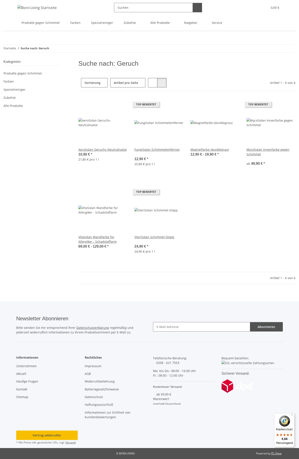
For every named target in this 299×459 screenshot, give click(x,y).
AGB (88, 374)
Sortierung (92, 83)
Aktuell (21, 374)
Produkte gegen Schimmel (23, 73)
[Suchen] (197, 7)
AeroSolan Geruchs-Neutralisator (102, 149)
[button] (255, 7)
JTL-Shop (276, 453)
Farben (9, 81)
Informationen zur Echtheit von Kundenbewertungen (107, 414)
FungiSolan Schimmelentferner (157, 149)
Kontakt (21, 389)
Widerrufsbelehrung (100, 381)
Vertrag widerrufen (47, 435)
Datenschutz (94, 397)
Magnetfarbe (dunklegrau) (209, 149)
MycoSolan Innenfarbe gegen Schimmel (267, 151)
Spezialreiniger (15, 89)
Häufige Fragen (27, 381)
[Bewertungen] (140, 154)
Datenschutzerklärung (92, 328)
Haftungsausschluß (99, 404)
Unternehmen (26, 366)
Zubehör (10, 98)
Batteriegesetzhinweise (102, 389)
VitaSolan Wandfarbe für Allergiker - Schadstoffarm (97, 239)
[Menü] (292, 415)
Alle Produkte (13, 106)
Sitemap (22, 397)
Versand (70, 442)
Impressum (93, 366)
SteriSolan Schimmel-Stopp (154, 237)
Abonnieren (266, 327)
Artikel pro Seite (126, 83)
